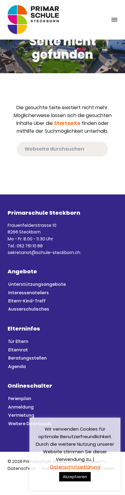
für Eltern (18, 341)
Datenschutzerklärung (75, 467)
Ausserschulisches (28, 309)
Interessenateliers (28, 293)
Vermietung (21, 415)
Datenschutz (22, 468)
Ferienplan (19, 399)
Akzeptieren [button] (75, 477)
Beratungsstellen (27, 358)
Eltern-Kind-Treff (27, 301)
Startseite (67, 123)
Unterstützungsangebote (37, 284)
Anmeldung (21, 407)
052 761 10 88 (30, 246)
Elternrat (18, 350)
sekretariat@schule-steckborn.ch (44, 252)
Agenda (17, 366)
